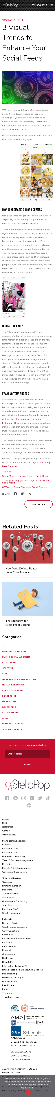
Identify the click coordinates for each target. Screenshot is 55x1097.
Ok (28, 1092)
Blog (4, 822)
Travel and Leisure (11, 997)
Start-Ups (7, 905)
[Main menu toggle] (52, 5)
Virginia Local (9, 834)
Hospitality (7, 961)
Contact (6, 830)
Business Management (16, 657)
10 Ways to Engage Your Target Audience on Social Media (25, 481)
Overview (7, 844)
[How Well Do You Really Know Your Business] (27, 546)
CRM (4, 673)
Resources (7, 826)
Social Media (13, 20)
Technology (8, 993)
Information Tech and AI (14, 965)
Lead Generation (13, 690)
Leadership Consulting (13, 856)
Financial (6, 950)
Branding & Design (14, 651)
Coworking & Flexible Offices (16, 938)
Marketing (9, 701)
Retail (5, 989)
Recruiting (9, 707)
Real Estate (8, 985)
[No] (51, 1085)
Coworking (9, 662)
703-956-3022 (39, 5)
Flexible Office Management (16, 868)
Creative (7, 668)
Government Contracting (19, 679)
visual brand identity (27, 223)
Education (7, 942)
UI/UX (5, 718)
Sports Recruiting (11, 913)
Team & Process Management (17, 860)
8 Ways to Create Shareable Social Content (24, 487)
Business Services (11, 923)
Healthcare (7, 958)
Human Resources (13, 685)
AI (3, 646)
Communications (10, 930)
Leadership (9, 696)
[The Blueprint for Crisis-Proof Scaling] (27, 598)
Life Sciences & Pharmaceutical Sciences (22, 969)
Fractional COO (10, 848)
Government (8, 954)
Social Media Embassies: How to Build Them (25, 476)
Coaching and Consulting (15, 926)
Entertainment (9, 946)
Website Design (12, 729)
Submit (27, 764)
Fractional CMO (10, 852)
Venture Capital (12, 723)
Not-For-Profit (9, 981)
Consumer (7, 934)
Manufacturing (9, 973)
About (5, 819)
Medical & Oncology (12, 977)
